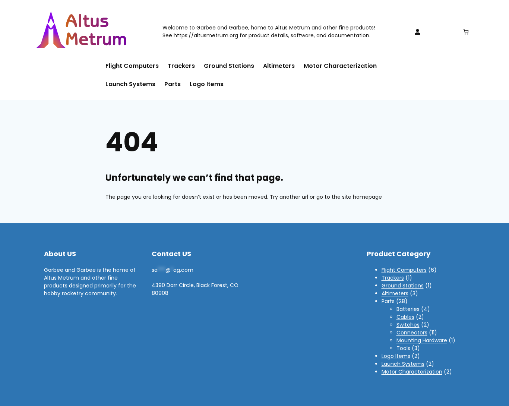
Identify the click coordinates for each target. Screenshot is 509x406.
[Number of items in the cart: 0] (465, 31)
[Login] (417, 31)
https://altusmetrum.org (206, 35)
